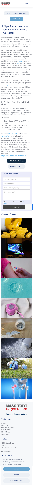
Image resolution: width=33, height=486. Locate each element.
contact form (5, 136)
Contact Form (15, 166)
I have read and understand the (16, 202)
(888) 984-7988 (6, 451)
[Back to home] (5, 3)
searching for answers (9, 85)
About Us (4, 425)
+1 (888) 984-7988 (15, 160)
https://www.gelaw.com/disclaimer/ (13, 156)
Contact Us (16, 19)
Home (3, 423)
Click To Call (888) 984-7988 (16, 13)
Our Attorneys (6, 430)
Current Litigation (7, 428)
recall (20, 61)
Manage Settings (16, 480)
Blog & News (5, 432)
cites (17, 63)
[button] (28, 3)
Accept (16, 469)
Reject (16, 474)
